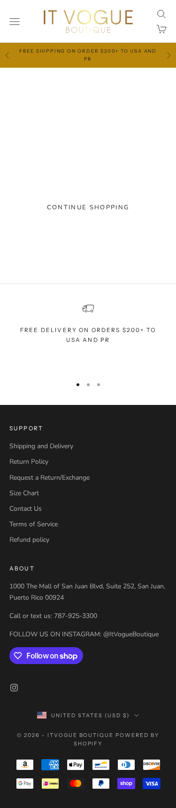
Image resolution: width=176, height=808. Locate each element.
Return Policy (28, 461)
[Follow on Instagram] (14, 687)
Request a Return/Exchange (49, 477)
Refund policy (29, 539)
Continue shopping (88, 207)
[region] (88, 335)
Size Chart (24, 493)
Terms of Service (33, 524)
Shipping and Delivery (41, 446)
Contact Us (25, 508)
